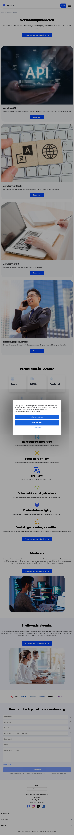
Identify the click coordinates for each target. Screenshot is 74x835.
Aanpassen (37, 428)
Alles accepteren (37, 417)
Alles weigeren (37, 422)
